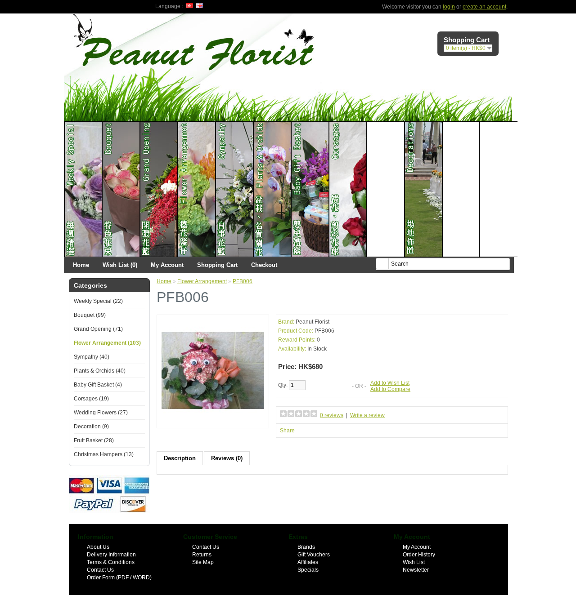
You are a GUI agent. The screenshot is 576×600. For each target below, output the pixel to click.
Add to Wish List (390, 383)
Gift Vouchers (313, 554)
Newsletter (416, 570)
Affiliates (307, 562)
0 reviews (331, 415)
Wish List (414, 562)
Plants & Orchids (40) (100, 371)
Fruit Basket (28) (94, 440)
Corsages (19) (91, 399)
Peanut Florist (312, 322)
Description (180, 458)
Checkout (264, 265)
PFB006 (242, 281)
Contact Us (100, 570)
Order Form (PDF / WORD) (119, 577)
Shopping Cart (217, 265)
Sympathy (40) (91, 357)
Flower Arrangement (202, 281)
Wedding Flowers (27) (101, 412)
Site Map (203, 562)
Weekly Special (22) (98, 301)
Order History (419, 554)
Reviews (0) (227, 458)
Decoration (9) (91, 426)
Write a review (367, 415)
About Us (98, 547)
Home (81, 265)
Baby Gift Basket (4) (98, 385)
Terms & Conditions (111, 562)
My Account (167, 265)
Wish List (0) (120, 265)
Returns (202, 554)
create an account (484, 7)
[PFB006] (213, 420)
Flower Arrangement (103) (107, 343)
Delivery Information (111, 554)
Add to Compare (390, 389)
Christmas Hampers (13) (104, 454)
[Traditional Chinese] (189, 5)
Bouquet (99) (90, 315)
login (449, 7)
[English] (199, 5)
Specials (308, 570)
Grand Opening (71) (98, 329)
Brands (306, 547)
